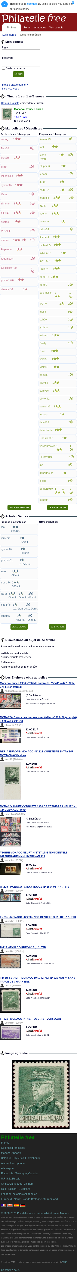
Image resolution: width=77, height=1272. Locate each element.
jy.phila (44, 327)
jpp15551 (45, 261)
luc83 (43, 311)
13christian (46, 292)
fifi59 (4, 166)
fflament (44, 237)
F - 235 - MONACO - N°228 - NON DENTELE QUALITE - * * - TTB (38, 917)
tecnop (43, 414)
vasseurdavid (47, 446)
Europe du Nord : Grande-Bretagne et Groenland (29, 1199)
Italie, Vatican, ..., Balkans (15, 1188)
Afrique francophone (13, 1163)
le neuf (43, 499)
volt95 (43, 359)
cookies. (32, 3)
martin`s (5, 604)
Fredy (43, 343)
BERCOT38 (46, 457)
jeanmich (45, 197)
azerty (43, 213)
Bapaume (6, 249)
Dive (42, 351)
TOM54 (44, 382)
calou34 (44, 229)
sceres (5, 221)
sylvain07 (6, 185)
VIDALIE (6, 231)
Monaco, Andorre (11, 1153)
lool (42, 147)
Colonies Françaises (13, 1147)
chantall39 (7, 289)
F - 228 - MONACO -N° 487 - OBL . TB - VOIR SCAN (30, 1018)
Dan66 (5, 148)
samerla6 (45, 406)
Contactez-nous (10, 1270)
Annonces (40, 27)
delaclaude (46, 430)
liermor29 (45, 139)
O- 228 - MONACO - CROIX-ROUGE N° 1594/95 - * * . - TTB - (35, 886)
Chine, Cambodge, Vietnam (17, 1183)
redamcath (7, 258)
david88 (44, 422)
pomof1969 (7, 280)
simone (5, 203)
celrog (4, 139)
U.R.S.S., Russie (10, 1178)
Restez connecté (15, 68)
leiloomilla (7, 176)
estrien (43, 335)
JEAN (43, 205)
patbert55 (45, 245)
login (5, 47)
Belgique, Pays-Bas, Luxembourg (20, 1158)
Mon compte (56, 27)
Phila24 (44, 268)
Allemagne (7, 1168)
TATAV (43, 303)
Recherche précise (30, 34)
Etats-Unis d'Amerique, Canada (19, 1173)
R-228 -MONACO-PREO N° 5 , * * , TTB (23, 947)
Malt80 (43, 367)
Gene (4, 194)
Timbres (11, 27)
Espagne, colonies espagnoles (19, 1194)
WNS (64, 1262)
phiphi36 (45, 166)
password (7, 57)
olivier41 (45, 398)
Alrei (3, 571)
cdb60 (43, 319)
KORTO (44, 189)
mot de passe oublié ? (15, 84)
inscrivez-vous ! (11, 88)
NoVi (4, 593)
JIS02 (43, 182)
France (5, 1142)
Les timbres (9, 34)
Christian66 (46, 438)
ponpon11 (7, 560)
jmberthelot (46, 472)
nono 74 (44, 276)
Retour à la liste (10, 103)
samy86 (44, 390)
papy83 (44, 374)
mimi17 (5, 212)
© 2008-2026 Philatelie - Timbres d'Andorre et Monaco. (35, 1213)
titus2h (5, 157)
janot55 (5, 615)
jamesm (44, 221)
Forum (27, 27)
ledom (43, 174)
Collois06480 (9, 267)
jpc (41, 465)
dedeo (5, 240)
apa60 (43, 284)
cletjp (43, 480)
